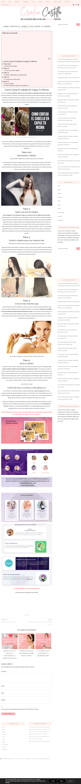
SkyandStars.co (44, 758)
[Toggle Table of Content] (49, 58)
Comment (4, 671)
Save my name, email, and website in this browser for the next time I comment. (20, 709)
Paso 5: (6, 81)
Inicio (59, 185)
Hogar (59, 205)
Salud (59, 201)
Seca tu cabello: (10, 83)
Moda (59, 189)
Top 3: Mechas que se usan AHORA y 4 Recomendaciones (43, 653)
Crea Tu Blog (61, 212)
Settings (71, 781)
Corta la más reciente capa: (13, 79)
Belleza (59, 193)
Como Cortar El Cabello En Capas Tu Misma (20, 61)
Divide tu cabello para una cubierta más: (16, 75)
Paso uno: (7, 64)
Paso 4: (6, 77)
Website (3, 700)
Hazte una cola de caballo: (12, 70)
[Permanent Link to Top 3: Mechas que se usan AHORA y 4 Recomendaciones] (43, 648)
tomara (19, 97)
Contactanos (61, 220)
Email (2, 693)
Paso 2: (6, 68)
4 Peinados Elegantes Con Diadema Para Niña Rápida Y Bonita (26, 653)
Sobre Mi (60, 216)
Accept (53, 781)
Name (3, 686)
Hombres (60, 197)
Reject (61, 781)
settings (8, 782)
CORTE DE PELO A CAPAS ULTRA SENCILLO (17, 85)
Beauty (27, 24)
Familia (59, 208)
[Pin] (26, 615)
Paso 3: (6, 73)
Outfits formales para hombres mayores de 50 (69, 77)
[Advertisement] (26, 46)
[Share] (24, 615)
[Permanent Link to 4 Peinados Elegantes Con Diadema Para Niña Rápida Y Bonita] (26, 648)
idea (48, 141)
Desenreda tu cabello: (11, 66)
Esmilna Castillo (40, 13)
